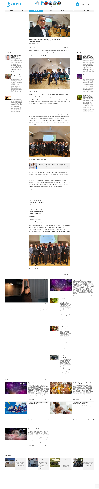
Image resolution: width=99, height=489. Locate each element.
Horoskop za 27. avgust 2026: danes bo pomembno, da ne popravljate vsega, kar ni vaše (38, 429)
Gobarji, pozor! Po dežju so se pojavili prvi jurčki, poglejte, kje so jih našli (82, 383)
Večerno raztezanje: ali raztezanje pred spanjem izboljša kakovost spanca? (88, 56)
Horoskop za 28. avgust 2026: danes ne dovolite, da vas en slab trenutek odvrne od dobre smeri (38, 383)
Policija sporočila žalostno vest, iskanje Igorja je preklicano (16, 56)
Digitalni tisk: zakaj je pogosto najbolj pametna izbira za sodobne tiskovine (65, 356)
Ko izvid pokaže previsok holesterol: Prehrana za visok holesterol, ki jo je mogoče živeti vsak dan (65, 328)
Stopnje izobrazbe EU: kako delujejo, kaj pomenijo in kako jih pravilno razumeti (38, 403)
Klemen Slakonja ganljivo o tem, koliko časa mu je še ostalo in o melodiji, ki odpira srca (16, 76)
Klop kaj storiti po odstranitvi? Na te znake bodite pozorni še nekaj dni (88, 96)
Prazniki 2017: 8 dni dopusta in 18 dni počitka (16, 96)
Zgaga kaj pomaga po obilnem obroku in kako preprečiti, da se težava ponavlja (81, 403)
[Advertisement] (13, 31)
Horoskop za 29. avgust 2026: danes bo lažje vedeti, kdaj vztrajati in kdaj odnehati (88, 76)
